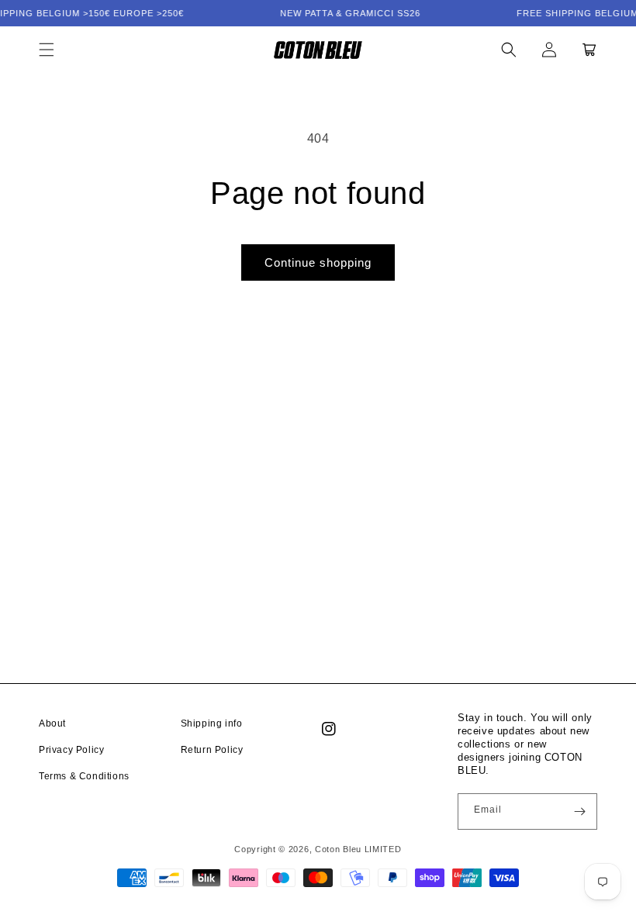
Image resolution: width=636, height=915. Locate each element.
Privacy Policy (71, 749)
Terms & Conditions (84, 776)
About (52, 723)
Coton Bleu (338, 849)
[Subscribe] (579, 811)
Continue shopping (318, 262)
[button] (46, 50)
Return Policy (212, 749)
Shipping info (212, 723)
